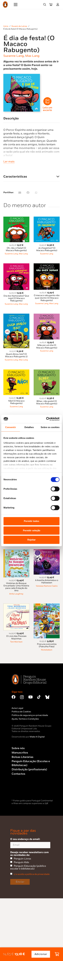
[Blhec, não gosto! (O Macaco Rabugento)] (47, 371)
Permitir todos (31, 521)
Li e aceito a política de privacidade (32, 874)
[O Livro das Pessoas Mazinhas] (16, 605)
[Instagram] (22, 697)
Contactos (18, 773)
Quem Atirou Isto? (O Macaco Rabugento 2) (16, 355)
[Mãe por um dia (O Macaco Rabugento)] (47, 315)
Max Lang (32, 56)
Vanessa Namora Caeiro (46, 586)
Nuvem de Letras (19, 26)
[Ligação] (58, 4)
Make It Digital (37, 736)
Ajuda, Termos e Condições (25, 719)
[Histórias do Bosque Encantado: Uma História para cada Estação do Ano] (16, 551)
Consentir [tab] (10, 427)
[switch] (55, 488)
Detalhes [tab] (29, 427)
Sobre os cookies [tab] (50, 427)
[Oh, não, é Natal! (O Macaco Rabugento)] (16, 218)
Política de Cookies (21, 711)
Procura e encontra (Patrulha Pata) (46, 645)
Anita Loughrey (16, 594)
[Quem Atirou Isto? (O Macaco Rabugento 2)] (16, 315)
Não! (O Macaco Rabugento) (16, 402)
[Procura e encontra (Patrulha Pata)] (47, 605)
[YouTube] (30, 697)
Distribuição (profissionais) (29, 769)
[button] (45, 4)
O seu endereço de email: (25, 839)
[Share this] (28, 192)
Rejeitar (31, 539)
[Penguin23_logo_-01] (5, 4)
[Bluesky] (47, 697)
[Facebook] (13, 697)
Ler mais (9, 161)
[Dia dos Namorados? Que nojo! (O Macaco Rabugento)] (16, 265)
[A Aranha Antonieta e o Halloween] (47, 551)
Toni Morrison (16, 642)
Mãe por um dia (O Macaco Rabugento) (46, 346)
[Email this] (20, 192)
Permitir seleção (31, 530)
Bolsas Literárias (22, 757)
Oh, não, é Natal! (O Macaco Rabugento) (16, 249)
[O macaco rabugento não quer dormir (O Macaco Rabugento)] (47, 265)
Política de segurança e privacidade (30, 715)
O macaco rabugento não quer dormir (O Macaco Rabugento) (46, 298)
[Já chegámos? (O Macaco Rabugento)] (47, 218)
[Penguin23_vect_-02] (21, 791)
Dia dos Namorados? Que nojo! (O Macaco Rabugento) (16, 298)
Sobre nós (18, 748)
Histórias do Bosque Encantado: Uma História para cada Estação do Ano (16, 587)
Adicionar (41, 954)
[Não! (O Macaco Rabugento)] (16, 371)
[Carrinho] (51, 4)
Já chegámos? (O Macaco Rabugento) (46, 249)
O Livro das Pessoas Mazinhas (16, 637)
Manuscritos (20, 752)
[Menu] (16, 4)
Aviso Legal (17, 708)
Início (5, 26)
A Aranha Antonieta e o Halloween (46, 581)
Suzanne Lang (13, 56)
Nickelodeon (46, 650)
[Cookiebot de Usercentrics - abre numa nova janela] (46, 419)
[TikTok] (39, 697)
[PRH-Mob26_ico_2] (47, 101)
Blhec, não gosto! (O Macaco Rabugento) (46, 402)
